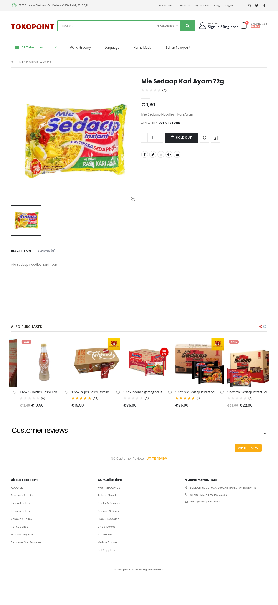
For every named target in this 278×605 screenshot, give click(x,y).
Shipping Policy (21, 519)
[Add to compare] (215, 138)
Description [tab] (21, 251)
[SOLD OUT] (52, 345)
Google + (168, 154)
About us (17, 488)
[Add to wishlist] (204, 138)
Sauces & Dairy (108, 511)
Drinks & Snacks (109, 503)
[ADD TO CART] (156, 345)
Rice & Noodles (108, 519)
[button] (261, 326)
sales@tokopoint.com (205, 501)
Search (187, 26)
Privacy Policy (20, 511)
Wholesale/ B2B (22, 534)
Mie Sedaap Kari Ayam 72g (182, 81)
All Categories (165, 25)
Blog (217, 5)
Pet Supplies (19, 527)
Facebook (144, 154)
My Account (166, 5)
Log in (229, 5)
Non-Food (105, 534)
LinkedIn (160, 154)
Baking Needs (107, 495)
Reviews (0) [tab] (46, 251)
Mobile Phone (107, 542)
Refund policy (20, 503)
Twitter (152, 154)
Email (177, 154)
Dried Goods (107, 527)
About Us (184, 5)
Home (12, 62)
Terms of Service (23, 495)
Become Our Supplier (26, 542)
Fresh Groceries (109, 488)
